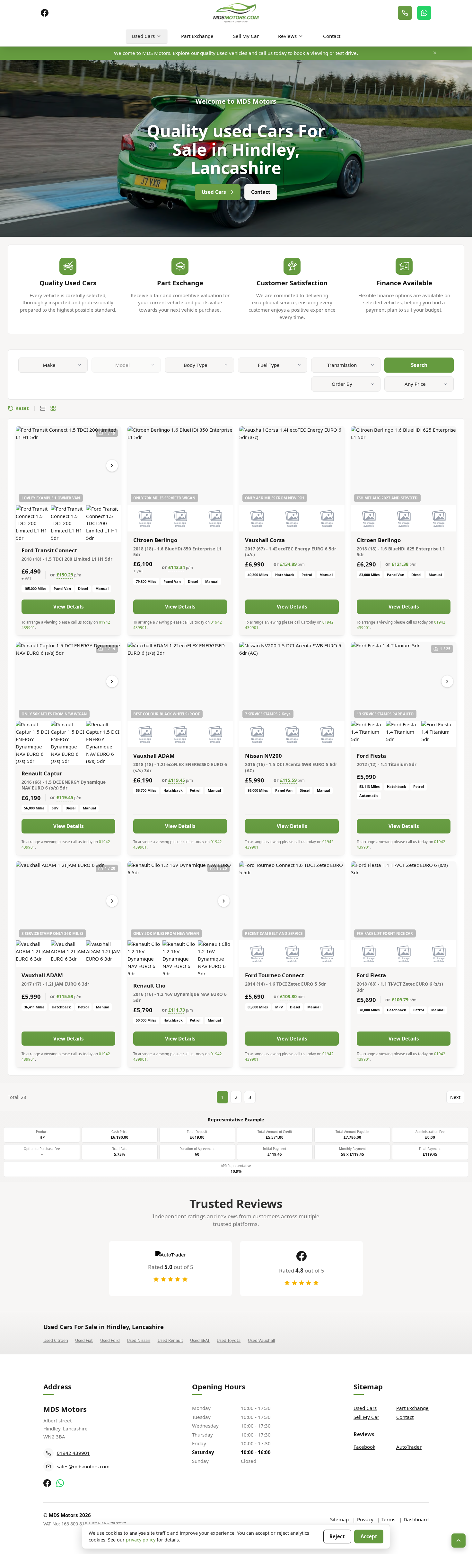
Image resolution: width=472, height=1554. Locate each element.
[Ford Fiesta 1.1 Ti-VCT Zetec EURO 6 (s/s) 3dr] (403, 900)
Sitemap (339, 1519)
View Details (68, 606)
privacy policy (140, 1540)
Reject (337, 1536)
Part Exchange (197, 36)
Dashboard (416, 1519)
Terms (388, 1519)
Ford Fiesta (371, 755)
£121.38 (400, 564)
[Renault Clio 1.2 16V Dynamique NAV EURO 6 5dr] (180, 900)
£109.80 (288, 996)
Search (419, 365)
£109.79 (400, 1000)
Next (455, 1097)
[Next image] (112, 465)
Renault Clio (149, 985)
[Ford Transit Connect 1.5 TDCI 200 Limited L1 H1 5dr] (68, 465)
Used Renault (170, 1340)
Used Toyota (228, 1340)
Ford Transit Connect (49, 550)
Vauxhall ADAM (154, 755)
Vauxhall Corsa (265, 540)
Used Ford (110, 1340)
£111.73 (176, 1010)
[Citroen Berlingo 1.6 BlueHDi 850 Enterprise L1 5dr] (180, 465)
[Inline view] (43, 408)
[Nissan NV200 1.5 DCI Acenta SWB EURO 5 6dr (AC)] (292, 681)
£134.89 (288, 564)
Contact (331, 36)
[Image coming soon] (144, 518)
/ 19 (110, 433)
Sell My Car (246, 36)
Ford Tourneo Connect (274, 975)
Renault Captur (42, 773)
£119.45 (65, 797)
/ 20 (110, 868)
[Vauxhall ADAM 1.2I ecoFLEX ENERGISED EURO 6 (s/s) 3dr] (180, 681)
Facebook (364, 1447)
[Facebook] (44, 13)
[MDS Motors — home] (236, 13)
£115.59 (288, 780)
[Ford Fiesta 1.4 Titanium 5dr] (403, 681)
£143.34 (176, 567)
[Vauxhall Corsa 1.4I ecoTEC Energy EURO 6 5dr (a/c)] (292, 465)
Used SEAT (200, 1340)
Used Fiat (84, 1340)
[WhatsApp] (424, 13)
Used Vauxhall (261, 1340)
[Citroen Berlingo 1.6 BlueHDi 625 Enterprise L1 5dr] (403, 465)
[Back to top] (458, 1540)
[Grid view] (53, 408)
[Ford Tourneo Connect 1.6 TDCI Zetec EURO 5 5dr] (292, 900)
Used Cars (143, 36)
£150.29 (65, 575)
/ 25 (445, 648)
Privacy (365, 1519)
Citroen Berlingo (155, 540)
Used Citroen (55, 1340)
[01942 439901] (405, 13)
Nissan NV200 (263, 755)
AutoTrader (409, 1447)
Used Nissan (138, 1340)
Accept (369, 1536)
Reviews (287, 36)
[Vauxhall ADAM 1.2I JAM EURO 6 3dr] (68, 900)
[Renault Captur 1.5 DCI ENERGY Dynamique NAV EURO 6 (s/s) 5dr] (68, 681)
